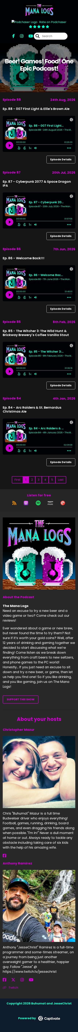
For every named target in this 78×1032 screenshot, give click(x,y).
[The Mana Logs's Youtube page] (28, 36)
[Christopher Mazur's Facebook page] (7, 855)
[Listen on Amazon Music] (50, 503)
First (17, 480)
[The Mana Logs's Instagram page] (19, 36)
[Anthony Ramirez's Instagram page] (24, 980)
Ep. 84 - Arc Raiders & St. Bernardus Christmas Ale (32, 409)
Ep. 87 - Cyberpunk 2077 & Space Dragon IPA (37, 183)
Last (61, 480)
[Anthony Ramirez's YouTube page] (33, 980)
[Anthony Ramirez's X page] (15, 980)
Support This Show (20, 699)
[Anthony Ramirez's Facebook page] (7, 980)
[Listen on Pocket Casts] (63, 503)
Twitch (13, 988)
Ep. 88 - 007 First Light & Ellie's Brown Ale (36, 108)
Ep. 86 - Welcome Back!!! (23, 258)
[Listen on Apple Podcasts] (26, 503)
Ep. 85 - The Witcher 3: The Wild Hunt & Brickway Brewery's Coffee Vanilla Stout (36, 333)
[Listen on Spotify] (38, 503)
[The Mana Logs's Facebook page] (13, 36)
